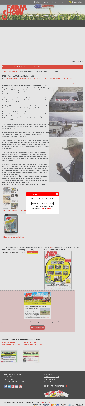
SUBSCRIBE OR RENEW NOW (42, 203)
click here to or (42, 208)
